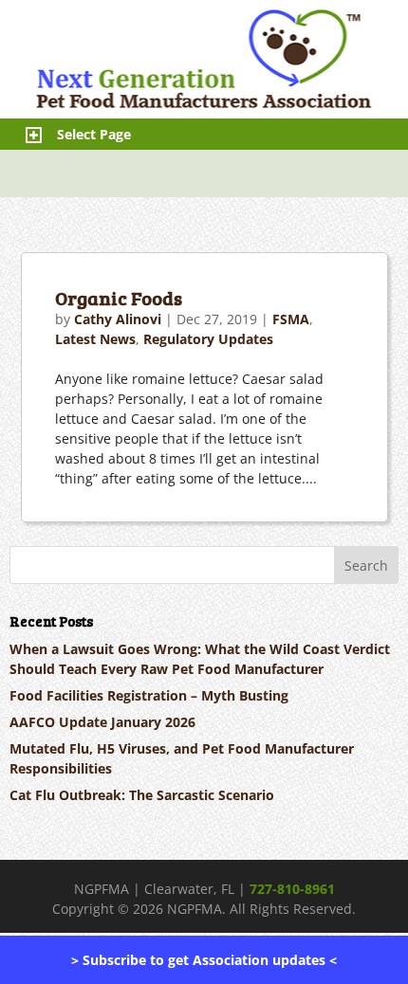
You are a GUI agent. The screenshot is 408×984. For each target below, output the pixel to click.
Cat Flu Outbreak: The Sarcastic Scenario (141, 795)
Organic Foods (118, 297)
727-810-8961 (292, 889)
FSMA (290, 319)
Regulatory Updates (208, 339)
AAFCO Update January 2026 (102, 722)
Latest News (95, 339)
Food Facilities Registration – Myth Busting (148, 695)
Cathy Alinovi (117, 319)
